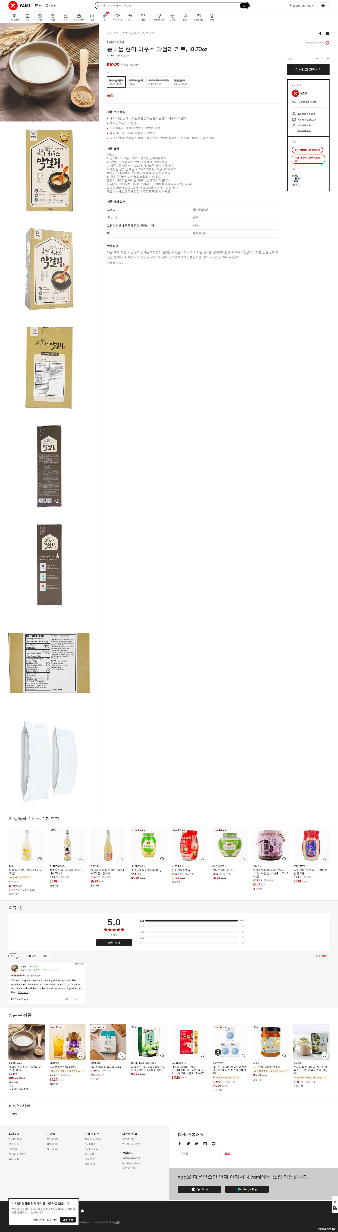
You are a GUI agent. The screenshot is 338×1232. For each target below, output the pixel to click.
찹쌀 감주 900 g (181, 870)
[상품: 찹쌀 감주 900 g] (189, 845)
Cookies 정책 (63, 1208)
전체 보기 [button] (23, 992)
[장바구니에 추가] (39, 858)
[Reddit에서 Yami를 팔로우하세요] (213, 1143)
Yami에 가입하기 (17, 1154)
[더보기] (81, 999)
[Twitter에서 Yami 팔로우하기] (188, 1143)
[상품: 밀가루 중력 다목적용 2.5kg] (108, 1042)
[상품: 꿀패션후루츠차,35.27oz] (67, 1042)
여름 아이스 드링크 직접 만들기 (307, 159)
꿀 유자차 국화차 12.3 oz (266, 1066)
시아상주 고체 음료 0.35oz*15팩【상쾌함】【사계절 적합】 (147, 1068)
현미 (14, 1113)
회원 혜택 (51, 1144)
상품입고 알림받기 (18, 1089)
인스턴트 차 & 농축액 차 (140, 33)
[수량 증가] (328, 58)
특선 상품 (13, 1158)
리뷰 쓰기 (125, 56)
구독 (227, 1153)
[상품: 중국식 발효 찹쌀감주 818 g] (148, 845)
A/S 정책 (89, 1154)
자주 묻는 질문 (92, 1139)
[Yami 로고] (19, 5)
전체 (13, 956)
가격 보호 (89, 1158)
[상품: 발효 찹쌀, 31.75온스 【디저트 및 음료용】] (311, 845)
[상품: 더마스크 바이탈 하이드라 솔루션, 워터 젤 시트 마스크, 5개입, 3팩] (230, 1042)
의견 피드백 (128, 1168)
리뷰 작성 (114, 942)
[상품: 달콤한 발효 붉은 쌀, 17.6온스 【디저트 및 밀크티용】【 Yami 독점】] (270, 845)
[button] (50, 5)
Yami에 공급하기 (131, 1144)
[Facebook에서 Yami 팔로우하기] (180, 1143)
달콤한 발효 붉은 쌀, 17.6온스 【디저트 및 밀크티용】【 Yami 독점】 (270, 873)
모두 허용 (68, 1219)
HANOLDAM (115, 42)
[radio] (116, 82)
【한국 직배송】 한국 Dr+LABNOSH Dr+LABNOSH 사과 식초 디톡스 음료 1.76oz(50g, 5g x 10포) (189, 1070)
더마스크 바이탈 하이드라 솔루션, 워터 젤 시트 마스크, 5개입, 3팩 (229, 1070)
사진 (45, 956)
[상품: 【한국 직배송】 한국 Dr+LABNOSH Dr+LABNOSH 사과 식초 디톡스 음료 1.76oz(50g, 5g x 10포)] (189, 1042)
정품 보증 (13, 1144)
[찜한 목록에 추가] (327, 43)
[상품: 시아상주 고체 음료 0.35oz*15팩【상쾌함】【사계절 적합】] (148, 1042)
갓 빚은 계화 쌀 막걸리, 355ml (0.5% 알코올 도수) (107, 872)
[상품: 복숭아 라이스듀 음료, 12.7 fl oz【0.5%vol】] (67, 845)
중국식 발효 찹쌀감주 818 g (146, 870)
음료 (110, 33)
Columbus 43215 (307, 101)
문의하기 (13, 1149)
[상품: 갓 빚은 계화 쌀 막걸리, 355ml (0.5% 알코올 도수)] (108, 845)
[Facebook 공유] (320, 33)
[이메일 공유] (327, 33)
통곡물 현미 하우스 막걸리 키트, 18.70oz (25, 1068)
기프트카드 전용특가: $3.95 (22, 890)
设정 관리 (38, 1219)
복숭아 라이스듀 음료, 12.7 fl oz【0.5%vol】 (67, 872)
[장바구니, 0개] (323, 5)
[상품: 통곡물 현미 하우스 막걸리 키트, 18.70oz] (26, 1042)
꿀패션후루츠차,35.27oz (63, 1066)
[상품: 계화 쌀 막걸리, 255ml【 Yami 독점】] (26, 845)
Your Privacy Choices (104, 1222)
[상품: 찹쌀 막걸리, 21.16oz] (230, 845)
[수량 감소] (316, 58)
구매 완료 (31, 956)
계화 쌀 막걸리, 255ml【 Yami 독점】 (25, 872)
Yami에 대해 (15, 1139)
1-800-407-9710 (131, 1158)
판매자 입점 (128, 1139)
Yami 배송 (89, 1144)
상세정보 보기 (116, 262)
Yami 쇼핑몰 (91, 1149)
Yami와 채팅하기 (327, 1228)
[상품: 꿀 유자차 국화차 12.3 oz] (270, 1042)
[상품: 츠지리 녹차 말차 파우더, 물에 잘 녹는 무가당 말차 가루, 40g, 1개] (311, 1042)
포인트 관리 (53, 1139)
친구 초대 (51, 1149)
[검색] (244, 5)
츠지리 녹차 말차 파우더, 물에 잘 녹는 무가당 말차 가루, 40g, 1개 (311, 1070)
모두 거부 (52, 1219)
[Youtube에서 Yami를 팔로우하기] (197, 1143)
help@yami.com (131, 1163)
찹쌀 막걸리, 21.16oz (223, 870)
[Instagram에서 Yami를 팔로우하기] (205, 1143)
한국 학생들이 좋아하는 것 (307, 150)
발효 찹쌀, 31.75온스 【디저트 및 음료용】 (310, 872)
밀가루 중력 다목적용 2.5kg (105, 1066)
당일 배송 (89, 1163)
